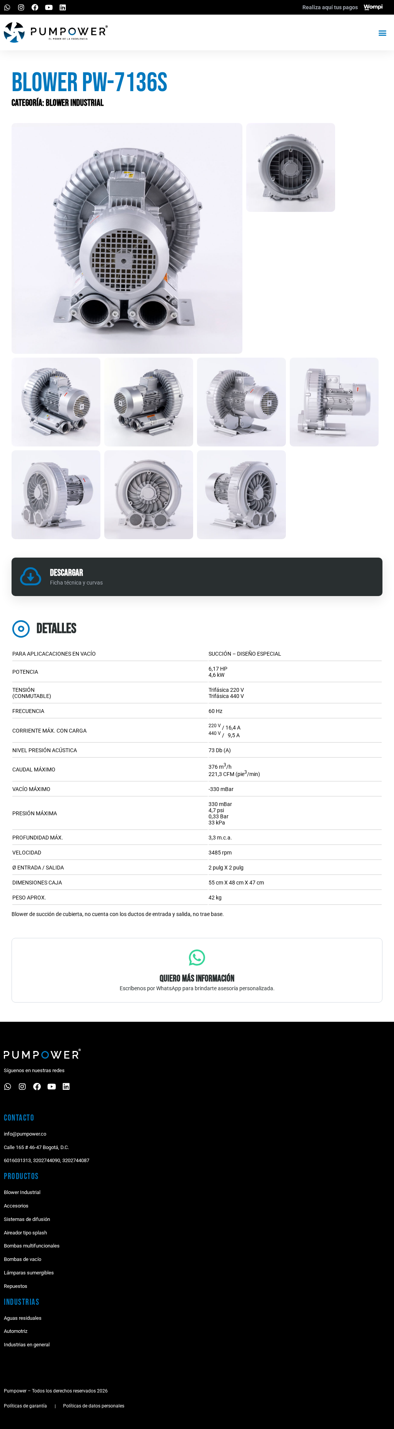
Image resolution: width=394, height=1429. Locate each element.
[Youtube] (48, 7)
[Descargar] (30, 576)
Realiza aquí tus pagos (330, 7)
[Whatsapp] (7, 7)
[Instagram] (21, 7)
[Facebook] (35, 7)
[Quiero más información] (197, 957)
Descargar (66, 572)
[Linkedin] (62, 7)
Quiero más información (197, 978)
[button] (382, 32)
